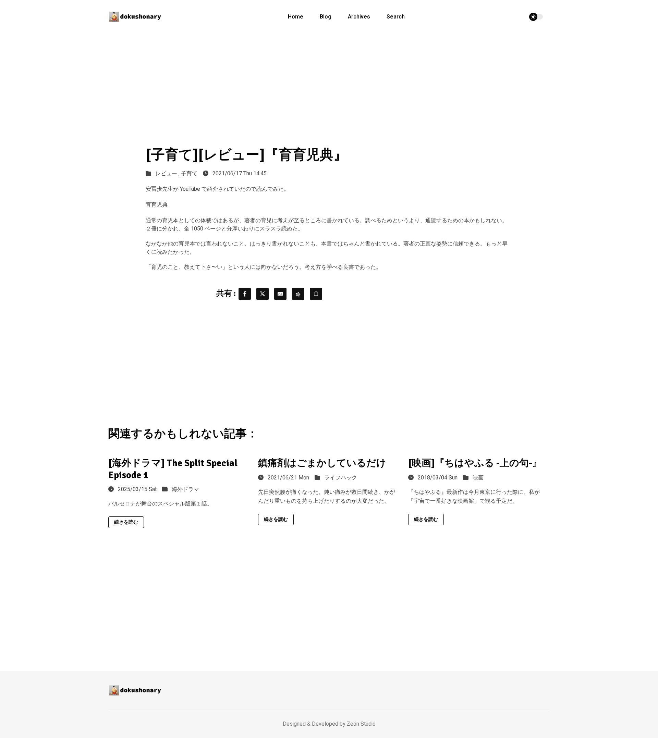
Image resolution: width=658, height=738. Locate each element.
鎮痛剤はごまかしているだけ (322, 463)
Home (295, 17)
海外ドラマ (185, 489)
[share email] (280, 294)
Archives (359, 17)
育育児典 (157, 205)
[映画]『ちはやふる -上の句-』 (475, 463)
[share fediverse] (298, 294)
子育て (189, 174)
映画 (478, 478)
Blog (325, 17)
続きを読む (126, 522)
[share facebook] (245, 294)
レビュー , (168, 174)
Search (396, 17)
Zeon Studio (361, 724)
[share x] (262, 294)
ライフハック (340, 478)
